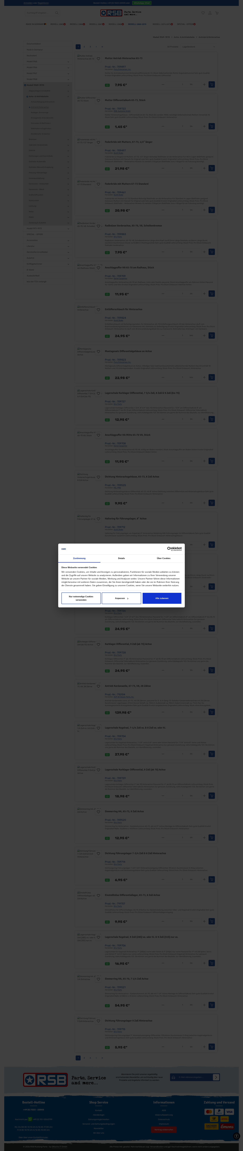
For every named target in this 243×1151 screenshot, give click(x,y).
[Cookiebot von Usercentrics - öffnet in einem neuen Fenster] (169, 549)
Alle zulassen (161, 598)
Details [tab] (121, 558)
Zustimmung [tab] (79, 558)
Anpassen (120, 598)
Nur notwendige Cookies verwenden (81, 598)
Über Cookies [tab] (163, 558)
